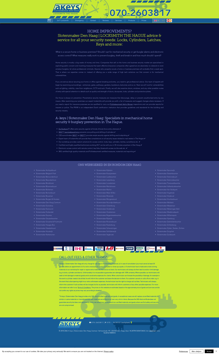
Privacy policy (108, 351)
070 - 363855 (113, 322)
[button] (118, 20)
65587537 (152, 331)
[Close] (216, 351)
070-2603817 (97, 322)
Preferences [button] (183, 351)
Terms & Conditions (84, 288)
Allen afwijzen (196, 351)
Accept (209, 351)
